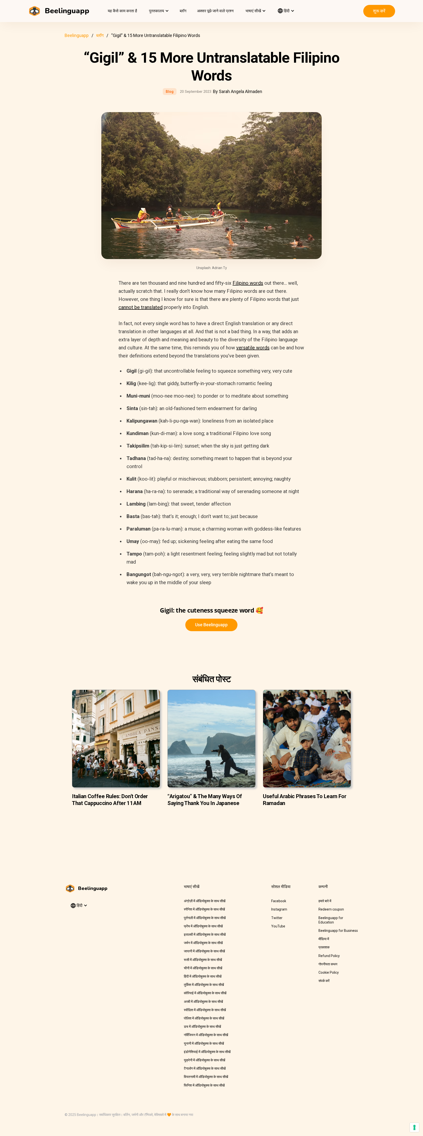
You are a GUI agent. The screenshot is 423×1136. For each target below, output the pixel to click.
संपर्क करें (323, 981)
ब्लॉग (183, 11)
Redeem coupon (331, 909)
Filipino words (248, 283)
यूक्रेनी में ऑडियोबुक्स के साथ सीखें (204, 1060)
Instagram (279, 909)
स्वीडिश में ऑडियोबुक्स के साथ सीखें (205, 1010)
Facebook (278, 901)
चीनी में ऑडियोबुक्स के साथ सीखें (203, 968)
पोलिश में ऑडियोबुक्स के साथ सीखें (204, 1018)
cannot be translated (140, 307)
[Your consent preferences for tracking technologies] (414, 1127)
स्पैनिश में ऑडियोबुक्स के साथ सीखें (204, 909)
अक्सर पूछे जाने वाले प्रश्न (215, 11)
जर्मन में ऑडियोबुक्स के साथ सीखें (203, 943)
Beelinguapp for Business (338, 931)
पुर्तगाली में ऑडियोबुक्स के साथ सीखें (205, 918)
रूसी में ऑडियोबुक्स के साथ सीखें (203, 960)
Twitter (276, 918)
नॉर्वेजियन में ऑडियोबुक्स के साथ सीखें (206, 1035)
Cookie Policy (328, 972)
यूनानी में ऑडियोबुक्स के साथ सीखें (204, 1043)
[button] (158, 11)
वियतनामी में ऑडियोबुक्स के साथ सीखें (206, 1077)
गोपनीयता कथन (327, 964)
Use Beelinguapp (211, 624)
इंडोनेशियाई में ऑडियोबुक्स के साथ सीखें (207, 1052)
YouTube (278, 926)
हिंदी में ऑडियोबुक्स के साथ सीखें (203, 976)
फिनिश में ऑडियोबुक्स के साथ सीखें (204, 1085)
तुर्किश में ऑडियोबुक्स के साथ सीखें (204, 985)
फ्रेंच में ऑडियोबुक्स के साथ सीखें (203, 926)
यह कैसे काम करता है (122, 11)
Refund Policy (329, 956)
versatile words (253, 348)
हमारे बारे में (324, 901)
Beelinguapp (77, 35)
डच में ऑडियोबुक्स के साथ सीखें (202, 1027)
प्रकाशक (323, 947)
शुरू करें (379, 10)
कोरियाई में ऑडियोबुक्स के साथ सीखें (205, 993)
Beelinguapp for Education (330, 920)
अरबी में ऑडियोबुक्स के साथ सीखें (203, 1002)
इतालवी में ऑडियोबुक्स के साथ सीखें (205, 934)
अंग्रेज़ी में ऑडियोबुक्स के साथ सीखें (204, 901)
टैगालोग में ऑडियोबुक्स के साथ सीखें (205, 1068)
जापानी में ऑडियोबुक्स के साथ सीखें (204, 951)
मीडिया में (323, 939)
